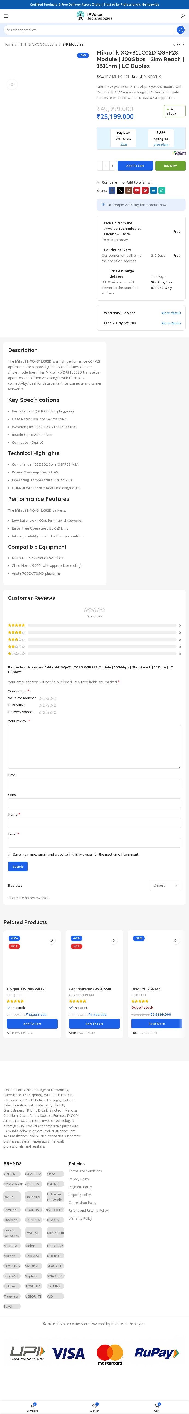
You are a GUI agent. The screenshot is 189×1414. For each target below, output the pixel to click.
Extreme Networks (55, 1197)
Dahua (8, 1197)
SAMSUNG (11, 1266)
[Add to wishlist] (51, 940)
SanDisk (31, 1266)
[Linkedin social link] (153, 190)
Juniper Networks (11, 1233)
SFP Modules (72, 44)
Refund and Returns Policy (88, 1210)
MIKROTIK (152, 76)
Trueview (10, 1296)
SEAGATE (54, 1266)
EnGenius (32, 1197)
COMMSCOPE (12, 1184)
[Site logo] (94, 15)
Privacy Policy (79, 1179)
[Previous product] (174, 44)
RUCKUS (54, 1255)
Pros (12, 774)
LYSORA (31, 1232)
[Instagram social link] (128, 190)
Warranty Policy (80, 1218)
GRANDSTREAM (81, 995)
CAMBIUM (33, 1174)
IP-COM (53, 1220)
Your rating (19, 691)
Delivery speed (20, 712)
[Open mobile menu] (5, 16)
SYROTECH (55, 1276)
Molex (30, 1245)
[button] (32, 1024)
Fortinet (9, 1209)
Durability (16, 705)
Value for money (21, 698)
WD (50, 1296)
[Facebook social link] (112, 190)
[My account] (183, 16)
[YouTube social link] (136, 190)
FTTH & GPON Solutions (37, 44)
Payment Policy (80, 1187)
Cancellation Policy (83, 1202)
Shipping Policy (80, 1194)
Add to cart (135, 166)
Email (13, 834)
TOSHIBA (32, 1286)
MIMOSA (10, 1245)
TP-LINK (54, 1286)
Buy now (170, 166)
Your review (19, 720)
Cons (12, 794)
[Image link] (38, 1071)
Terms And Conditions (85, 1171)
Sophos (31, 1276)
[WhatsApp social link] (161, 190)
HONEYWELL (33, 1220)
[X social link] (120, 190)
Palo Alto (32, 1255)
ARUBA (9, 1174)
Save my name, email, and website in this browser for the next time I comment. (76, 854)
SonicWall (10, 1276)
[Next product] (183, 44)
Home (8, 44)
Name (14, 814)
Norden (9, 1255)
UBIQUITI (14, 995)
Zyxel (7, 1306)
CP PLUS (32, 1184)
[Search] (181, 30)
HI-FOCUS (55, 1209)
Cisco (51, 1174)
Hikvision (10, 1220)
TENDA (9, 1286)
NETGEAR (55, 1245)
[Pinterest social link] (145, 190)
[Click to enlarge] (12, 84)
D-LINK (53, 1184)
